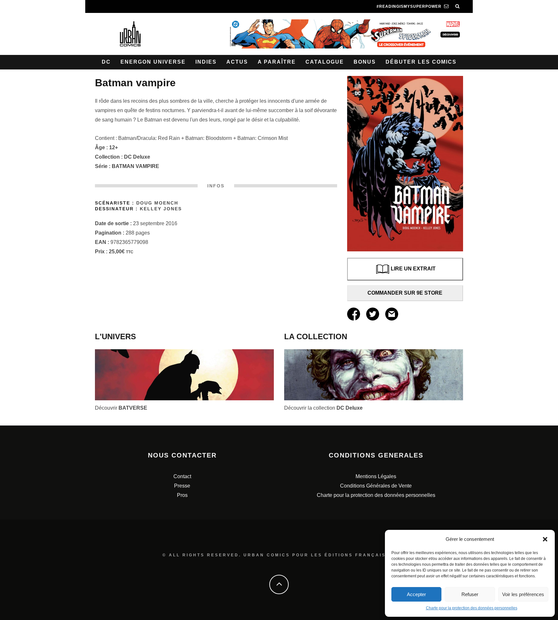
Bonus (365, 62)
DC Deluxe (137, 157)
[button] (545, 539)
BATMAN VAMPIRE (135, 166)
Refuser (469, 594)
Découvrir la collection (323, 408)
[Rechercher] (457, 6)
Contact (182, 476)
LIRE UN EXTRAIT (413, 268)
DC (106, 62)
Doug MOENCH (157, 203)
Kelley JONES (161, 208)
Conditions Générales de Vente (376, 486)
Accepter (416, 594)
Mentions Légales (376, 476)
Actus (237, 62)
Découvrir (121, 408)
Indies (206, 62)
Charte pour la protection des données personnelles (471, 608)
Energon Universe (153, 62)
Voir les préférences (523, 594)
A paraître (277, 62)
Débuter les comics (421, 62)
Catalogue (324, 62)
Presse (182, 486)
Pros (182, 495)
